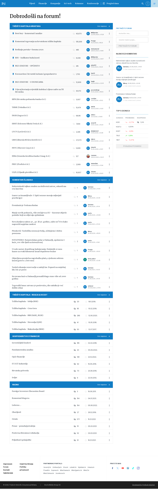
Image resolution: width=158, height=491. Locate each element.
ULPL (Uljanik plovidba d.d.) (25, 172)
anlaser (90, 286)
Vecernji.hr (47, 467)
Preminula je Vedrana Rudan (25, 205)
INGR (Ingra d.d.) (20, 115)
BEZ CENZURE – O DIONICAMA (29, 82)
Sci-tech (67, 3)
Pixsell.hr (46, 470)
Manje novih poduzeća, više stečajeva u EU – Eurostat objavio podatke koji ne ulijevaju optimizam (39, 214)
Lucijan (93, 98)
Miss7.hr (86, 470)
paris (90, 213)
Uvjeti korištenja (26, 464)
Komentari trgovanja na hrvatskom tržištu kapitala (38, 41)
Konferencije (93, 3)
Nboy (90, 196)
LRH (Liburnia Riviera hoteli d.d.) (27, 140)
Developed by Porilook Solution (143, 485)
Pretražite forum (128, 46)
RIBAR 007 (95, 131)
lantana (90, 187)
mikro (93, 115)
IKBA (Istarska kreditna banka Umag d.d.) (31, 156)
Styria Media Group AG (52, 485)
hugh (93, 81)
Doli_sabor (92, 259)
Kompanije (55, 3)
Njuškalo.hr (82, 467)
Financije (43, 3)
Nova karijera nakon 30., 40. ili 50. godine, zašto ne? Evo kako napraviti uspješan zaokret (40, 223)
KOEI (118, 122)
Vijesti (32, 3)
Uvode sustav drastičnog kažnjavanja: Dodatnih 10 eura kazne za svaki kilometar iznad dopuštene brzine (37, 250)
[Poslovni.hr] (3, 3)
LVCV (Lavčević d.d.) (21, 131)
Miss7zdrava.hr (48, 473)
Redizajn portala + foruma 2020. (29, 49)
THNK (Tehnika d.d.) (21, 107)
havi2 (93, 73)
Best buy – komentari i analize (28, 33)
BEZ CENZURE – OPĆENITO (27, 66)
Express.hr (55, 470)
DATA (93, 107)
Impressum (7, 464)
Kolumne (79, 3)
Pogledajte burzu (132, 146)
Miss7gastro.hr (76, 470)
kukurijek (94, 163)
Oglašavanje (8, 473)
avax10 (93, 123)
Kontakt (6, 470)
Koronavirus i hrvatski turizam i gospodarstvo (36, 74)
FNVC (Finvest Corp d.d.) (23, 148)
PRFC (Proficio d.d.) (21, 164)
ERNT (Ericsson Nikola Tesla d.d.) (27, 123)
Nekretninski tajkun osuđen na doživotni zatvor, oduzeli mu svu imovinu (39, 187)
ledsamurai (95, 49)
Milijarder (94, 32)
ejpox (93, 139)
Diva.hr (65, 467)
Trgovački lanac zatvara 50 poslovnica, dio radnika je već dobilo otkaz (37, 286)
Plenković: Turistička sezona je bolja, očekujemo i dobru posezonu (37, 232)
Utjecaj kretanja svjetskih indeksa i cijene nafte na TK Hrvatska (39, 90)
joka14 (93, 147)
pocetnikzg (95, 90)
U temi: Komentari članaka (132, 69)
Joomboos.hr (60, 473)
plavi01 (93, 65)
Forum (5, 467)
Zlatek (93, 171)
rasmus (93, 155)
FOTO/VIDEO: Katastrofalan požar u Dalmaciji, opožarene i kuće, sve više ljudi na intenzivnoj (38, 241)
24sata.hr (90, 467)
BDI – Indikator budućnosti (27, 57)
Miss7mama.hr (65, 470)
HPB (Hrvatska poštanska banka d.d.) (29, 99)
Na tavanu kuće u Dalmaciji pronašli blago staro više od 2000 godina (39, 277)
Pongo (93, 41)
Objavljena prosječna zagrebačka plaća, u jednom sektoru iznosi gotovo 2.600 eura (37, 259)
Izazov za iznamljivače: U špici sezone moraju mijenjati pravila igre (36, 196)
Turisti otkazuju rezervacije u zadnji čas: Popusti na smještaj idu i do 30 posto (39, 268)
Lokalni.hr (73, 467)
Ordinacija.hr (57, 467)
